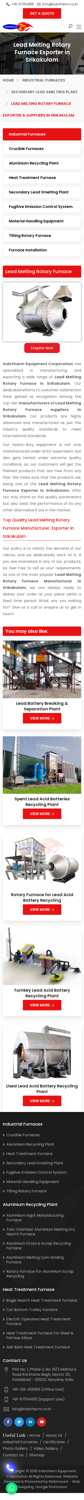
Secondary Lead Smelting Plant (44, 92)
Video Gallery (46, 1448)
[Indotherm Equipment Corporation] (18, 26)
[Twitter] (19, 1422)
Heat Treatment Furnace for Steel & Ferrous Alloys (40, 1335)
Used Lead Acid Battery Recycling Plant (42, 1088)
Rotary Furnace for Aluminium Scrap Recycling (40, 1274)
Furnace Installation (28, 250)
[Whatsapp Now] (12, 1488)
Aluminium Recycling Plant (34, 163)
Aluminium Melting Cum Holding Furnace (35, 1260)
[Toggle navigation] (79, 27)
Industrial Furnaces (43, 80)
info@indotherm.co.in (60, 4)
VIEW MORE (40, 718)
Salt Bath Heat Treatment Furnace (38, 1347)
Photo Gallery (15, 1448)
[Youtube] (41, 1422)
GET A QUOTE (42, 13)
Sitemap (37, 1455)
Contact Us (13, 1455)
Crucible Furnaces (26, 148)
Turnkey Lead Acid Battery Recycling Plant (42, 993)
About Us (54, 1435)
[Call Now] (10, 1464)
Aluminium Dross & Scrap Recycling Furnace (38, 1246)
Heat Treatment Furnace (32, 177)
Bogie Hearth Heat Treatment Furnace (41, 1300)
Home (8, 80)
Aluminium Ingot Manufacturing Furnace (34, 1218)
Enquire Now (42, 348)
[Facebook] (8, 1422)
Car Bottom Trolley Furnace (32, 1309)
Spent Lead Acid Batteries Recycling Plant (42, 801)
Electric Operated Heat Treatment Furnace (38, 1321)
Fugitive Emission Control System (41, 206)
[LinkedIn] (30, 1422)
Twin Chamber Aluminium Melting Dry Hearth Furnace (40, 1232)
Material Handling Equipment (36, 221)
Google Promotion (51, 1486)
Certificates (54, 1442)
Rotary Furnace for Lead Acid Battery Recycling (42, 897)
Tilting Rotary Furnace (30, 235)
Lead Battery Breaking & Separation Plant (42, 706)
